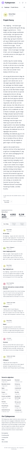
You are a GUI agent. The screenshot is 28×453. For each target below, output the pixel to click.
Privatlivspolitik (5, 435)
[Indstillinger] (22, 2)
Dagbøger (7, 7)
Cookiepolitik (5, 437)
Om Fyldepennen (8, 416)
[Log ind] (19, 2)
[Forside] (2, 7)
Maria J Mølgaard (10, 247)
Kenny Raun (9, 229)
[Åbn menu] (25, 2)
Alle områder (5, 441)
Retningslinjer (5, 433)
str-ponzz (9, 338)
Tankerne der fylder (11, 302)
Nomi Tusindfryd (10, 283)
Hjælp (3, 439)
